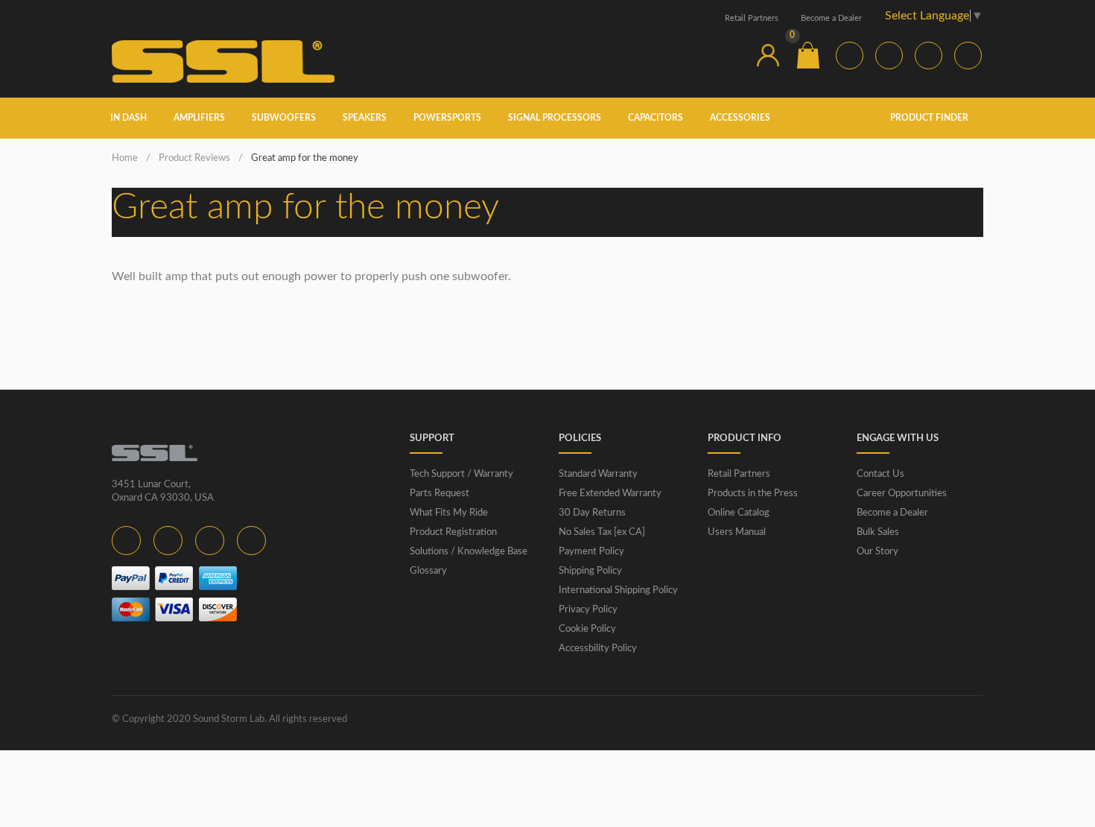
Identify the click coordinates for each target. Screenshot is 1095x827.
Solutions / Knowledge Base (468, 552)
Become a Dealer (831, 18)
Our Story (877, 552)
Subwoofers (284, 117)
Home (125, 158)
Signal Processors (554, 117)
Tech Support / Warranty (461, 474)
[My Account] (768, 55)
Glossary (428, 571)
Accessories (740, 117)
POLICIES (580, 438)
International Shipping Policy (618, 590)
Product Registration (453, 532)
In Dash (128, 117)
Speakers (365, 117)
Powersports (447, 117)
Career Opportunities (902, 493)
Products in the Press (753, 493)
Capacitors (655, 117)
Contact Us (880, 474)
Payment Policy (591, 552)
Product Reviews (194, 158)
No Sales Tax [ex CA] (602, 532)
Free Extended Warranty (610, 493)
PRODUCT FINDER (930, 117)
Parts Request (439, 493)
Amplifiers (199, 117)
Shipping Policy (590, 571)
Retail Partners (751, 18)
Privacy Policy (588, 610)
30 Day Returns (592, 513)
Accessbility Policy (598, 648)
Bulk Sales (878, 532)
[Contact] (727, 55)
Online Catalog (738, 513)
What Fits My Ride (449, 513)
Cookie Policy (587, 629)
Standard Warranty (598, 474)
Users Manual (737, 532)
